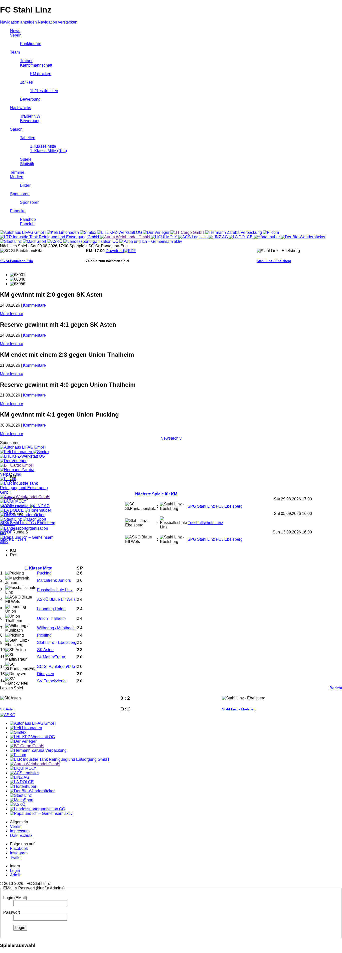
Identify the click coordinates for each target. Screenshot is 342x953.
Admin (16, 875)
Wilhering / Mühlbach (56, 628)
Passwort (11, 912)
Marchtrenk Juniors (54, 580)
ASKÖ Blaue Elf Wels (56, 599)
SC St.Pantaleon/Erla (16, 261)
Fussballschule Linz (205, 523)
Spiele (26, 159)
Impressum (20, 831)
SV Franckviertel (52, 681)
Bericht (335, 688)
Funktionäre (30, 44)
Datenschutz (21, 835)
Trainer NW (30, 116)
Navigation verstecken (57, 22)
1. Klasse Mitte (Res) (48, 151)
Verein (16, 35)
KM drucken (40, 74)
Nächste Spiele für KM (156, 494)
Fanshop (28, 219)
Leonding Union (51, 609)
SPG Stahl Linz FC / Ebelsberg (215, 506)
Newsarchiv (171, 438)
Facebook (19, 848)
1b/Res (26, 82)
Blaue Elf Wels (13, 539)
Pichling (44, 635)
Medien (16, 177)
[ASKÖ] (7, 715)
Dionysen (45, 674)
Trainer (26, 61)
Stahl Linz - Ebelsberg (274, 261)
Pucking (44, 573)
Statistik (27, 164)
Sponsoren (20, 194)
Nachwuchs (20, 108)
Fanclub (27, 224)
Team (15, 52)
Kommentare (34, 305)
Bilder (25, 185)
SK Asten (45, 650)
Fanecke (18, 211)
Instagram (19, 853)
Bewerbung (30, 99)
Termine (17, 172)
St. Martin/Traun (51, 657)
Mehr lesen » (11, 314)
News (15, 31)
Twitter (16, 857)
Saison (16, 129)
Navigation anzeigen (18, 22)
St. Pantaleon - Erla (17, 506)
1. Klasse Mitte (43, 146)
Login (15, 870)
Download (115, 251)
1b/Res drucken (44, 91)
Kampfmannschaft (36, 65)
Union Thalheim (51, 618)
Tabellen (27, 138)
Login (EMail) (15, 898)
